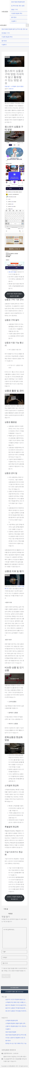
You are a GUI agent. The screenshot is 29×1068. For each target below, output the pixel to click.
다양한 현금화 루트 (16, 13)
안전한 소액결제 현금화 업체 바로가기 (14, 898)
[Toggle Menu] (24, 11)
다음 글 (10, 913)
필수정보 (13, 17)
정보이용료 (20, 86)
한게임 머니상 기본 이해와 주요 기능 (15, 1043)
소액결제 (13, 86)
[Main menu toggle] (27, 25)
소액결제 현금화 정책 (11, 1020)
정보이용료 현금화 (10, 1032)
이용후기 (13, 21)
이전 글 (6, 909)
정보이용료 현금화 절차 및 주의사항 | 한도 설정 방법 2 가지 (18, 5)
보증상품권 (5, 11)
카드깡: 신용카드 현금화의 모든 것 (15, 1037)
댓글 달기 (7, 86)
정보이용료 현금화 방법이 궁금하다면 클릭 (14, 295)
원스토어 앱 (12, 272)
